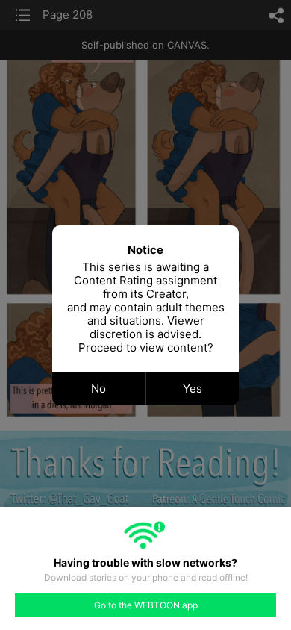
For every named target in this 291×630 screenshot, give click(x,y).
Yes (192, 388)
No (98, 388)
